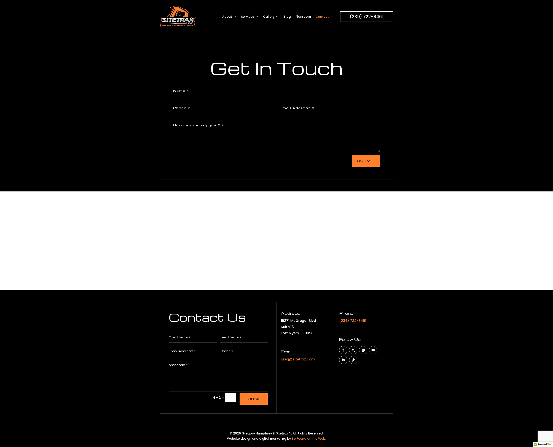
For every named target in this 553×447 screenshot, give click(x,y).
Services (247, 16)
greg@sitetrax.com (298, 359)
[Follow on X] (353, 350)
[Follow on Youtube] (373, 350)
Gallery (269, 16)
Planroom (303, 16)
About (227, 16)
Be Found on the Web (308, 438)
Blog (287, 16)
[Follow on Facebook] (343, 350)
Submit (366, 161)
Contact (322, 16)
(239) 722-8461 (366, 17)
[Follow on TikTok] (353, 360)
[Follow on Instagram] (363, 350)
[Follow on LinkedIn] (343, 360)
